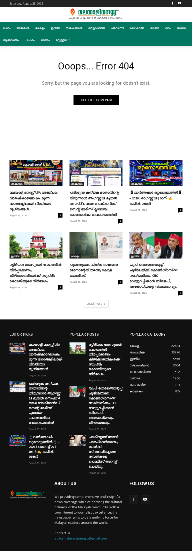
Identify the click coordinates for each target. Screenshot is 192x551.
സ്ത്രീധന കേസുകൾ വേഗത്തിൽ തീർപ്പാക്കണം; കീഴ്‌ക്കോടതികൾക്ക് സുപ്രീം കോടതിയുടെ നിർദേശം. (105, 359)
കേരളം (75, 256)
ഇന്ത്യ (15, 256)
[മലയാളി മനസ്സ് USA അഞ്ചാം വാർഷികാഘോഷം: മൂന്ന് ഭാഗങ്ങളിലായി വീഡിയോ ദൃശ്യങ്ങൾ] (36, 173)
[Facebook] (173, 3)
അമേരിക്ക (16, 184)
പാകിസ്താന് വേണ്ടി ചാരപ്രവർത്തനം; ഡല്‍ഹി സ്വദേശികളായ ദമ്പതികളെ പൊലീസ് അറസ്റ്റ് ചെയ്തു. (103, 451)
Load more (94, 303)
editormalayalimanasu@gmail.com (80, 538)
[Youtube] (179, 3)
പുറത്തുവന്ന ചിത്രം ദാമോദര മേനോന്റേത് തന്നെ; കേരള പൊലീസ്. (94, 270)
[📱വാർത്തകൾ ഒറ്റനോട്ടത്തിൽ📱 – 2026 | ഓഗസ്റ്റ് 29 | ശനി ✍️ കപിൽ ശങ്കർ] (156, 173)
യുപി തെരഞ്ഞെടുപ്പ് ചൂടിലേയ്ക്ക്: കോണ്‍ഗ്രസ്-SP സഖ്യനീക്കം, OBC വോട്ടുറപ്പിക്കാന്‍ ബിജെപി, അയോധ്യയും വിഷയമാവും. (154, 275)
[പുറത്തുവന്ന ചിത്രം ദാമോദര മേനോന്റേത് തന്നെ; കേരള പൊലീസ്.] (96, 245)
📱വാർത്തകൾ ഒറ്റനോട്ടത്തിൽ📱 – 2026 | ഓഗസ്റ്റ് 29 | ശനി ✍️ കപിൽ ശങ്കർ (156, 198)
